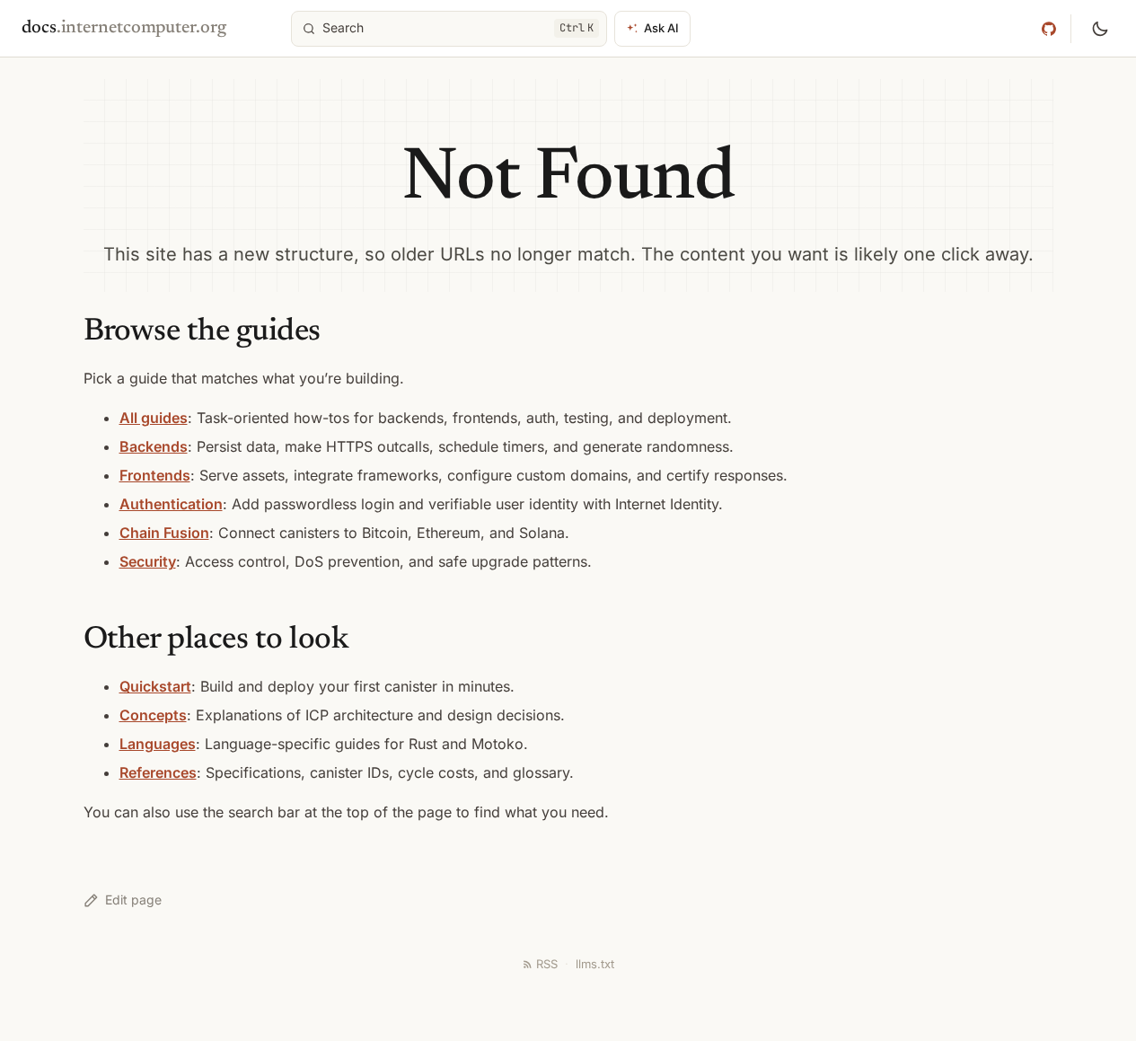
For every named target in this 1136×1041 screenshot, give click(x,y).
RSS (547, 964)
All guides (153, 418)
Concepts (153, 715)
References (158, 772)
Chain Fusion (164, 533)
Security (147, 561)
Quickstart (155, 686)
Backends (153, 446)
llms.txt (595, 964)
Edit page (133, 899)
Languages (157, 744)
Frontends (154, 475)
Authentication (171, 504)
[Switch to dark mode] (1100, 28)
